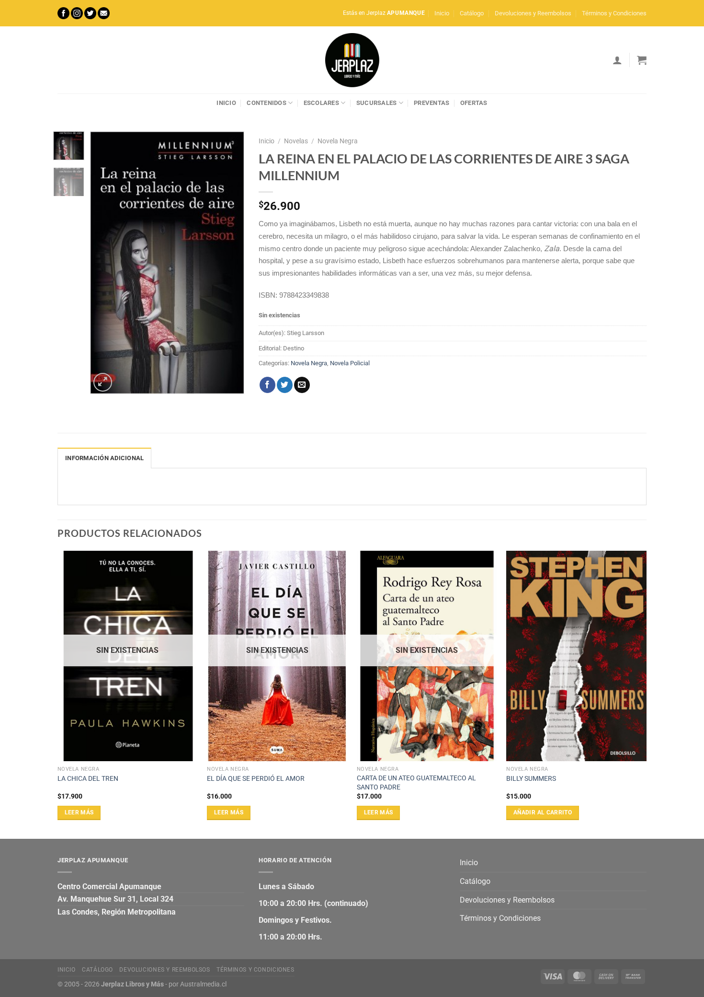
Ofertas (474, 102)
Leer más (79, 812)
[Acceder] (617, 59)
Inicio (441, 13)
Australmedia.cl (203, 984)
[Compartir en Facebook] (267, 385)
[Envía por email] (302, 385)
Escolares (321, 102)
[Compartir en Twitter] (285, 385)
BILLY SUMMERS (531, 779)
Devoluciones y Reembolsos (533, 13)
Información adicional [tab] (104, 458)
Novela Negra (338, 141)
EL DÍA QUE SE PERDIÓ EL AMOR (256, 779)
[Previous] (105, 262)
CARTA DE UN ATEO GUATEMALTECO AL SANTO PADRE (416, 782)
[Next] (229, 262)
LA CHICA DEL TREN (87, 779)
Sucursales (376, 102)
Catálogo (472, 13)
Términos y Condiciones (614, 13)
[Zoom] (102, 382)
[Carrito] (642, 59)
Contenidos (266, 102)
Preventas (431, 102)
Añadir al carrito (542, 812)
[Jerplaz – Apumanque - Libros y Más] (352, 59)
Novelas (296, 141)
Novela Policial (350, 363)
